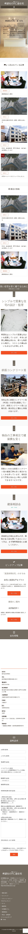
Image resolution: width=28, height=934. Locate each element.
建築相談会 (4, 911)
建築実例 (4, 906)
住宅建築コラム (5, 909)
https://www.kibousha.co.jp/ (8, 885)
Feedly (4, 919)
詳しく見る (14, 352)
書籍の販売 (4, 893)
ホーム (3, 903)
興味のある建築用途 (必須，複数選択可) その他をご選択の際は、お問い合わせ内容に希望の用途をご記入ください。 (13, 808)
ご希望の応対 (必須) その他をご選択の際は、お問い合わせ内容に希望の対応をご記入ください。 (13, 798)
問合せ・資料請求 (6, 914)
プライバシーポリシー (7, 898)
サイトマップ (5, 895)
